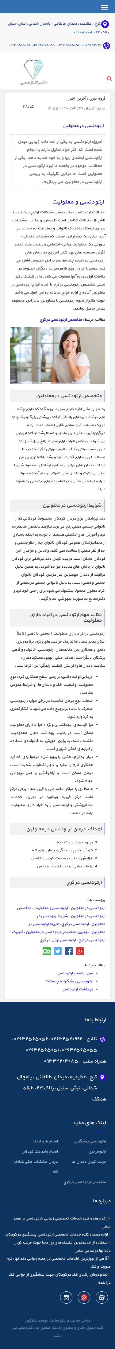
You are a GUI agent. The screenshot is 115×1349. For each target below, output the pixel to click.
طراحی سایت (79, 1321)
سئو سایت (57, 1321)
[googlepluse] (84, 1298)
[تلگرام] (36, 951)
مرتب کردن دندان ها (88, 1162)
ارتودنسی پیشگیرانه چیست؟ (69, 981)
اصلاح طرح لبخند (45, 1141)
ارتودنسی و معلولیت (51, 908)
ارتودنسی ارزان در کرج (58, 940)
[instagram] (66, 1298)
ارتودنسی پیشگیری (90, 1141)
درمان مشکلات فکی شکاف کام (36, 1167)
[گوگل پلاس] (80, 951)
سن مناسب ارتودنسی (74, 973)
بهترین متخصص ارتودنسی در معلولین (57, 932)
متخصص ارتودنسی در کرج (61, 320)
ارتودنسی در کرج (75, 924)
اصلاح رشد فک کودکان (39, 1152)
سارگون (31, 1321)
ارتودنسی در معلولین (88, 908)
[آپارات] (101, 1298)
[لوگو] (25, 70)
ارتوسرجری (97, 1152)
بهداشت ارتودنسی (77, 989)
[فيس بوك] (69, 951)
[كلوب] (47, 951)
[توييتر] (58, 951)
